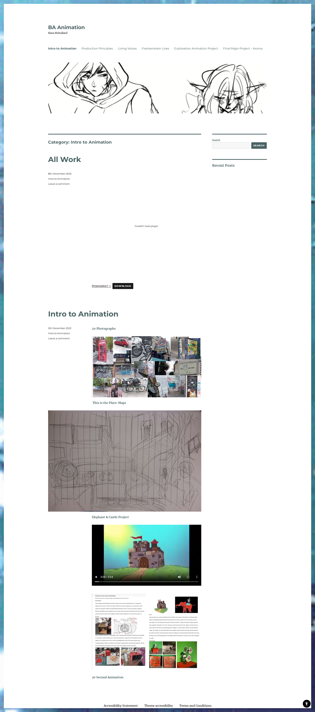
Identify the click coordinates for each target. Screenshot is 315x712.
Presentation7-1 (101, 285)
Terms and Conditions (195, 705)
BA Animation (66, 27)
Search (216, 140)
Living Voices (127, 48)
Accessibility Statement (121, 705)
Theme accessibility (158, 705)
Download (122, 286)
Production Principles (97, 48)
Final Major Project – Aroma (242, 48)
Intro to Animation (62, 48)
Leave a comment (59, 183)
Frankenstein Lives (155, 48)
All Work (64, 159)
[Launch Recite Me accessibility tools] (306, 703)
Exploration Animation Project (196, 48)
